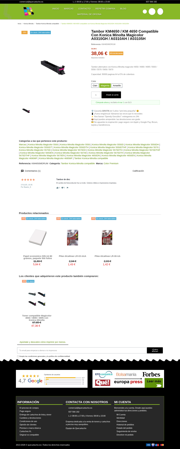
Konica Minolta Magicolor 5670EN (48, 155)
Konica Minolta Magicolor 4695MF (55, 158)
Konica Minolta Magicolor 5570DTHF (142, 150)
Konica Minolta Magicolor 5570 (143, 147)
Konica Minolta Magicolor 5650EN (36, 153)
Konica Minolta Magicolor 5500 (43, 144)
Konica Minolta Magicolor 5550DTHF (108, 147)
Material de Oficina (89, 14)
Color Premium (111, 163)
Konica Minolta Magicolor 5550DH (142, 144)
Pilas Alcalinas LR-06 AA (107, 256)
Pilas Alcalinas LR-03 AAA (72, 256)
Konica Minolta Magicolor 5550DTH (71, 147)
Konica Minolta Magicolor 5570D (35, 150)
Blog (123, 8)
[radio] (95, 85)
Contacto (84, 8)
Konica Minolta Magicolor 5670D (71, 153)
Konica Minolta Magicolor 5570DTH (105, 150)
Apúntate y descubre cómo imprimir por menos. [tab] (43, 342)
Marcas (68, 8)
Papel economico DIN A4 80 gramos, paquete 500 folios (37, 257)
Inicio (55, 8)
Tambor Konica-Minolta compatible (91, 158)
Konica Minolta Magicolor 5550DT (35, 147)
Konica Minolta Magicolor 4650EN (118, 155)
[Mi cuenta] (152, 11)
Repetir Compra (105, 8)
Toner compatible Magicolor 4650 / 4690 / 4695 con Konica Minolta (36, 317)
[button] (145, 12)
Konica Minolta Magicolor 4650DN (83, 155)
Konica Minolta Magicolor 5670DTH (106, 153)
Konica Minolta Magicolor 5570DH (69, 150)
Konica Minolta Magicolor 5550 (75, 144)
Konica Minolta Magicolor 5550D (108, 144)
